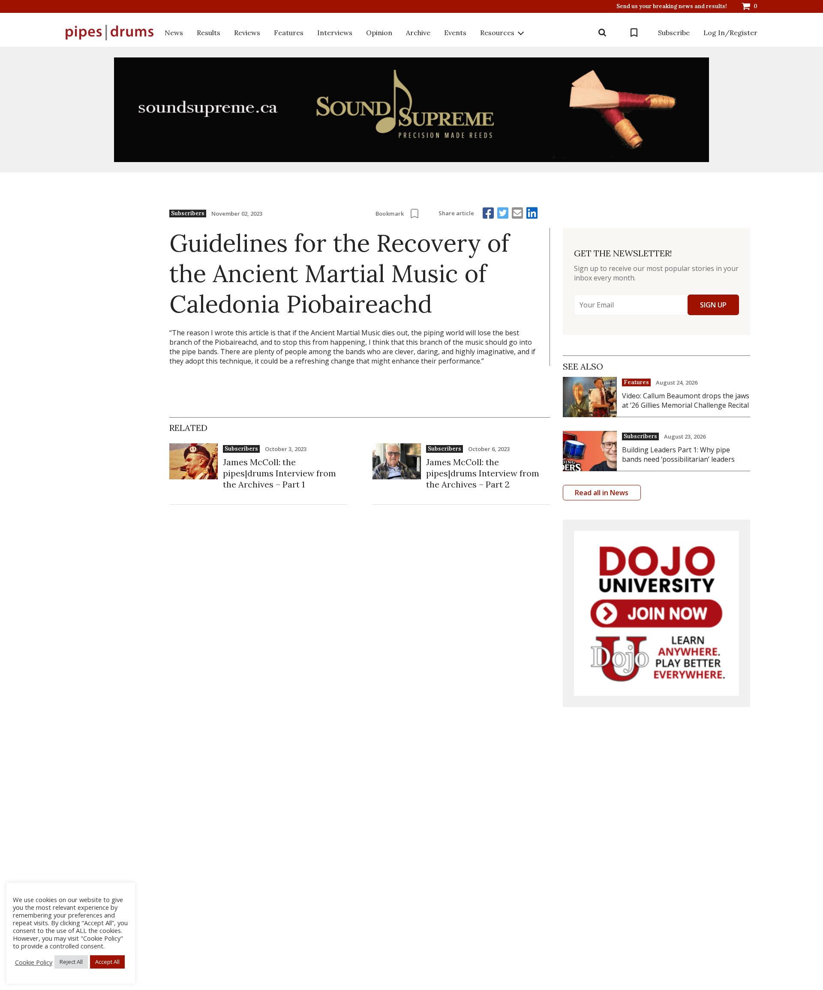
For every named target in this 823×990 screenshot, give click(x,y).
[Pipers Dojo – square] (656, 613)
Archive (418, 32)
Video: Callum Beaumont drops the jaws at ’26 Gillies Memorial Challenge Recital (685, 400)
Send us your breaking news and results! (671, 6)
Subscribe (674, 32)
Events (455, 32)
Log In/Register (730, 32)
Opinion (379, 32)
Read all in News (601, 492)
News (174, 32)
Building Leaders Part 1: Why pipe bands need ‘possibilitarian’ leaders (678, 454)
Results (208, 32)
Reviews (247, 32)
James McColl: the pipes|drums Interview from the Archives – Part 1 (279, 473)
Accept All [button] (107, 962)
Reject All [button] (71, 962)
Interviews (334, 32)
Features (288, 32)
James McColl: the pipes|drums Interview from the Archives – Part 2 (482, 473)
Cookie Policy (33, 962)
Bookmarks (634, 32)
